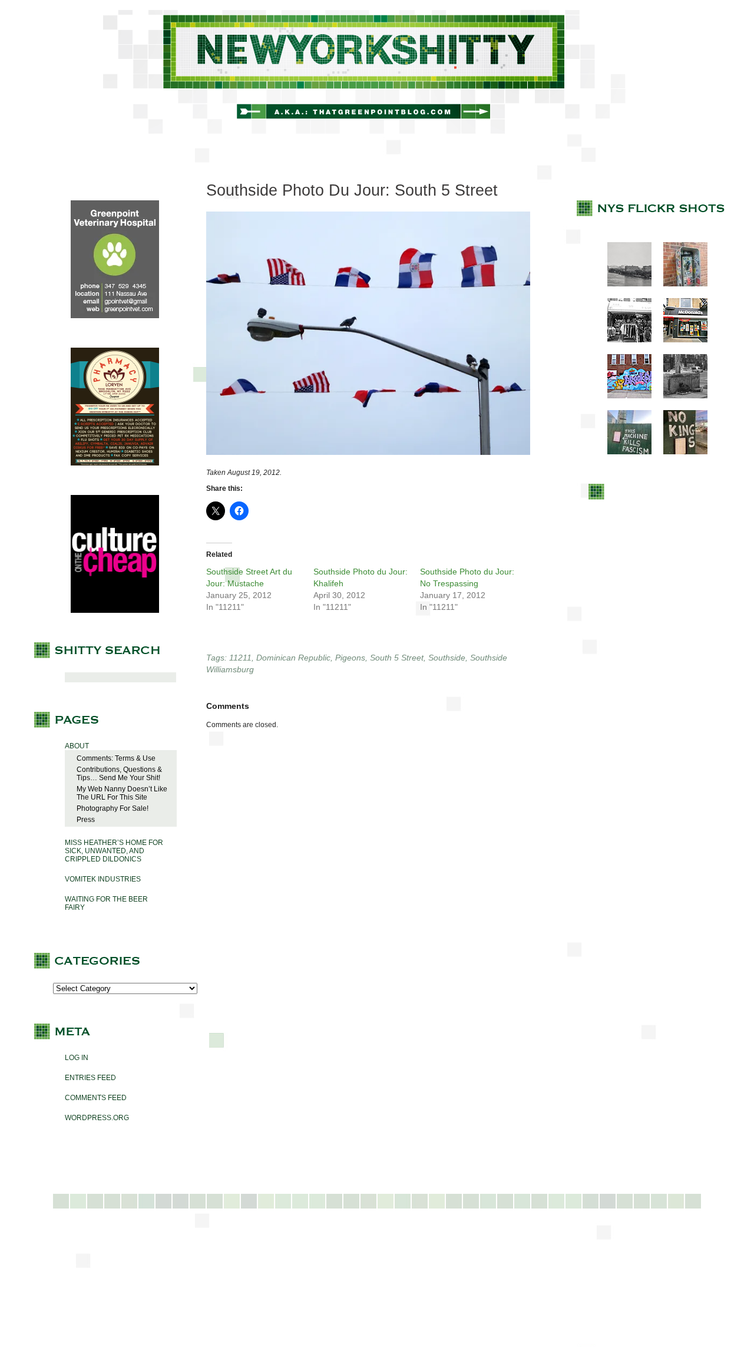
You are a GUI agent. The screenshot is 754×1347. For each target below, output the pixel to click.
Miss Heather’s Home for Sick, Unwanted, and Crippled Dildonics (114, 850)
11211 (240, 657)
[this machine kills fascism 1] (624, 452)
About (77, 746)
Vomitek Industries (103, 879)
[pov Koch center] (624, 284)
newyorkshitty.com (377, 71)
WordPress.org (97, 1118)
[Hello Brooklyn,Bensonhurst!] (624, 396)
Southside (446, 657)
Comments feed (96, 1098)
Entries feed (90, 1078)
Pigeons (350, 657)
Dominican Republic (293, 657)
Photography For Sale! (112, 808)
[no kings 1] (679, 452)
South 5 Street (397, 657)
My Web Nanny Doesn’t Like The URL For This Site (122, 793)
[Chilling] (679, 396)
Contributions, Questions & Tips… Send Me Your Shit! (119, 773)
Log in (76, 1058)
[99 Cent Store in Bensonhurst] (624, 340)
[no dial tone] (679, 284)
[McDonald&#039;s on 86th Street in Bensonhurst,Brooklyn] (679, 340)
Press (86, 820)
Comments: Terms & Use (116, 758)
